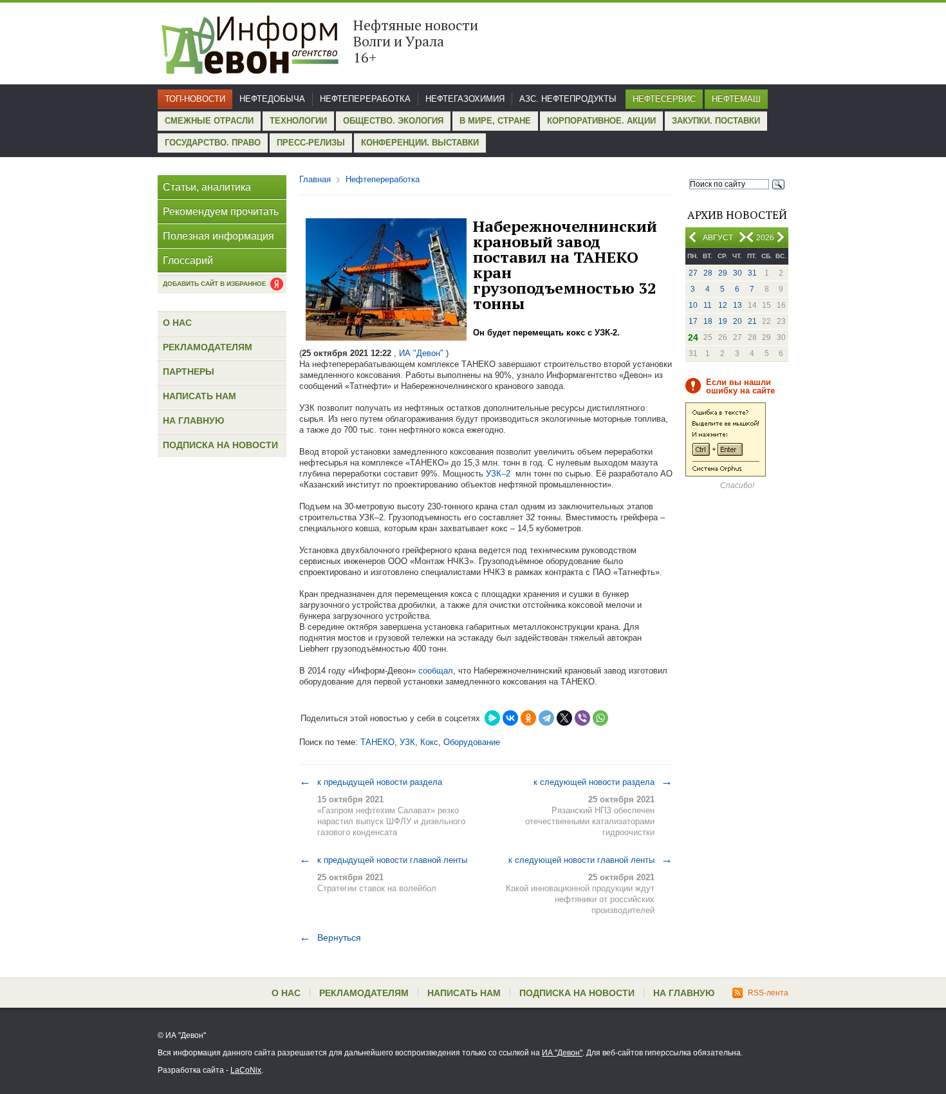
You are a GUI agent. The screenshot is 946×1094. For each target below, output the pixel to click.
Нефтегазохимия (465, 99)
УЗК (407, 742)
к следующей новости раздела (602, 781)
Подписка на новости (220, 445)
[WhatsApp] (600, 718)
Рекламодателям (207, 347)
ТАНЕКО (377, 742)
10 (693, 305)
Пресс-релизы (311, 142)
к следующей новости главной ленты (590, 859)
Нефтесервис (664, 99)
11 (707, 305)
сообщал (435, 670)
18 (707, 321)
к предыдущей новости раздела (370, 781)
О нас (177, 322)
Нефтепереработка (365, 99)
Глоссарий (188, 260)
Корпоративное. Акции (601, 121)
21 (752, 321)
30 (737, 273)
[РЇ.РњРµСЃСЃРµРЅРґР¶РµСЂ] (492, 718)
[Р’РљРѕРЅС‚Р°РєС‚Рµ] (510, 718)
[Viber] (582, 718)
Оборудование (471, 742)
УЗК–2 (498, 473)
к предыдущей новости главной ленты (383, 859)
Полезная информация (218, 236)
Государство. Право (213, 142)
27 (693, 273)
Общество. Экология (393, 121)
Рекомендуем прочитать (221, 211)
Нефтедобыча (272, 99)
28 (707, 273)
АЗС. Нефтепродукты (568, 99)
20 (737, 321)
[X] (564, 718)
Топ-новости (195, 99)
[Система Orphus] (725, 473)
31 (752, 273)
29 (722, 273)
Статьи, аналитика (207, 187)
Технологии (298, 121)
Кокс (429, 742)
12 (722, 305)
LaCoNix (245, 1070)
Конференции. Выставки (420, 142)
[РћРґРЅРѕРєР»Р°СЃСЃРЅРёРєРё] (528, 718)
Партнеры (188, 371)
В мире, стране (495, 121)
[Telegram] (546, 718)
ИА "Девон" (562, 1052)
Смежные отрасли (209, 121)
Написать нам (199, 396)
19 (722, 321)
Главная (315, 179)
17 (693, 321)
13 (737, 305)
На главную (193, 420)
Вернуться (330, 937)
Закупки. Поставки (716, 121)
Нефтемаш (736, 99)
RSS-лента (768, 992)
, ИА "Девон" (418, 353)
